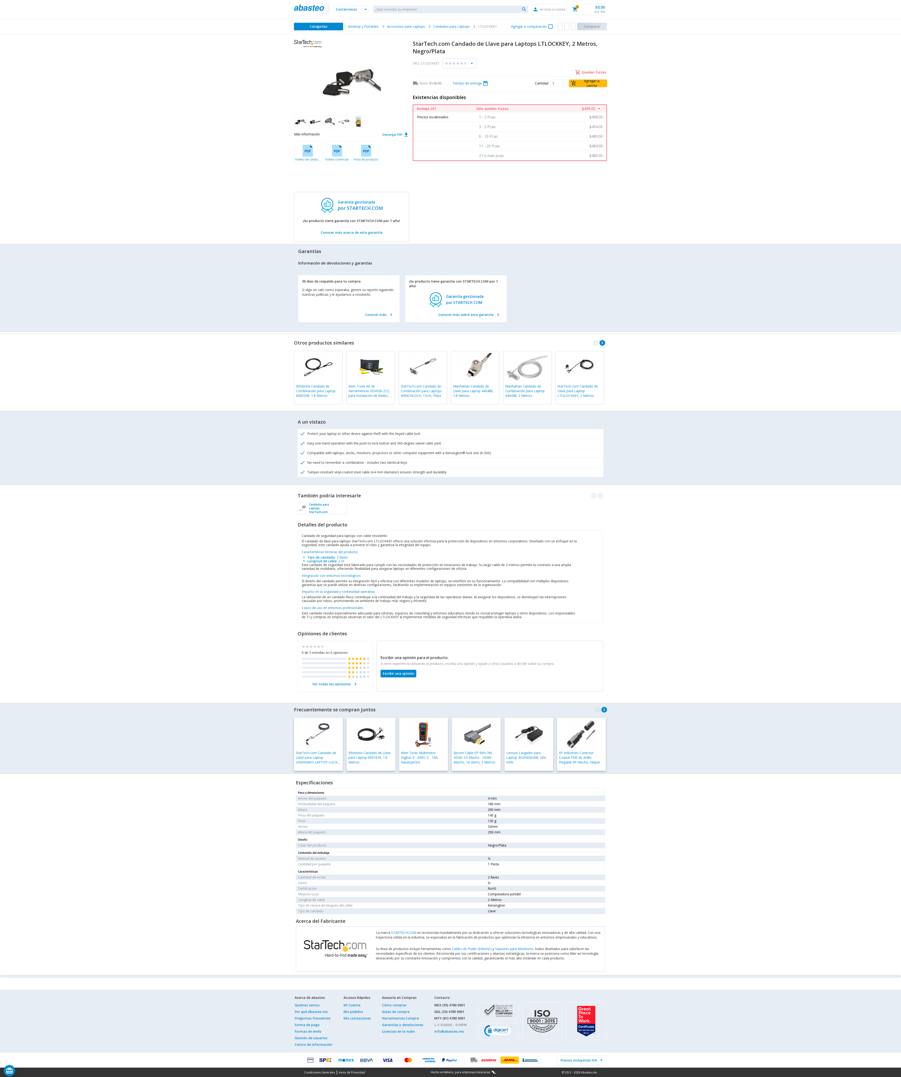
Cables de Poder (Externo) (472, 949)
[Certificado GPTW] (586, 1021)
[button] (352, 9)
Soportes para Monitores (514, 949)
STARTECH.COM (403, 932)
